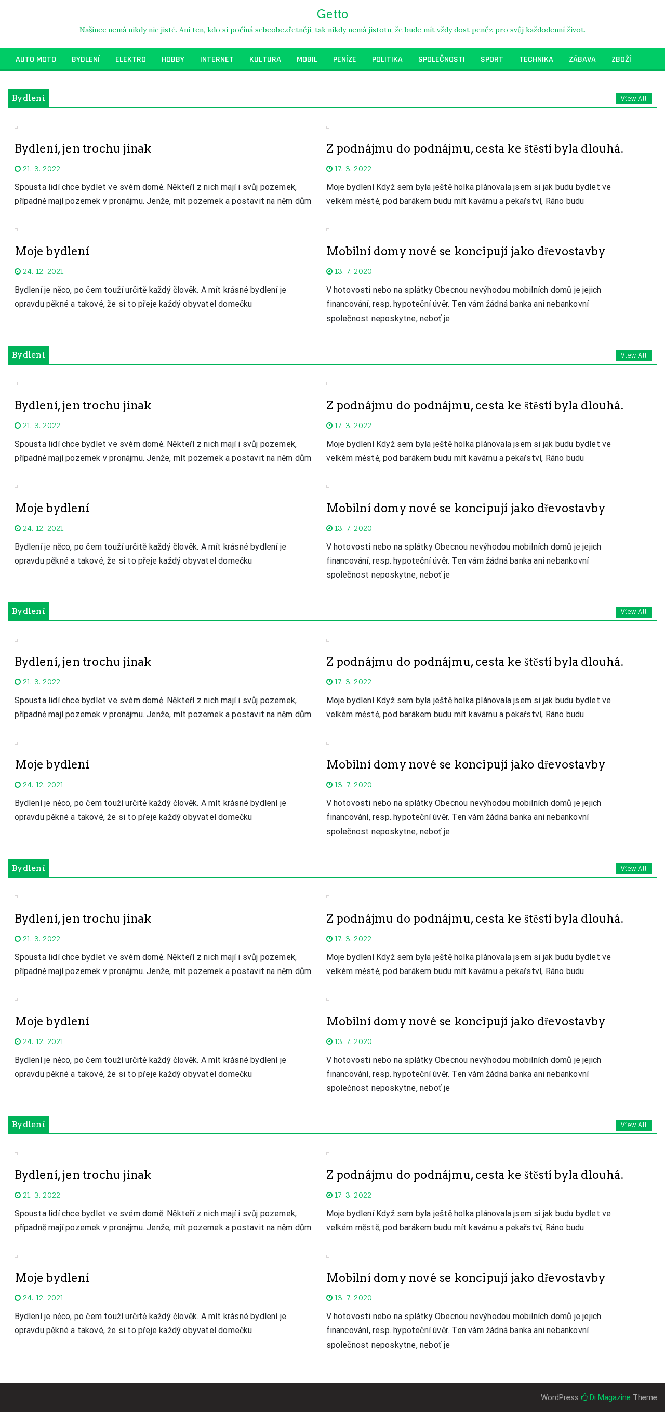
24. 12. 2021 (42, 271)
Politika (387, 59)
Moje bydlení (52, 251)
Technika (536, 59)
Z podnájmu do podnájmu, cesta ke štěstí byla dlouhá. (474, 148)
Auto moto (36, 59)
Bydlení (86, 59)
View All (634, 98)
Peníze (344, 59)
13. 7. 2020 (352, 271)
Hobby (173, 59)
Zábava (582, 59)
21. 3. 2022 (40, 168)
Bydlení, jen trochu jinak (83, 148)
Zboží (621, 59)
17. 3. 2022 (351, 168)
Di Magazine (609, 1397)
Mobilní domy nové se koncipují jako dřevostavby (465, 251)
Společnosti (441, 59)
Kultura (265, 59)
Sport (492, 59)
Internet (217, 59)
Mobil (307, 59)
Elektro (130, 59)
